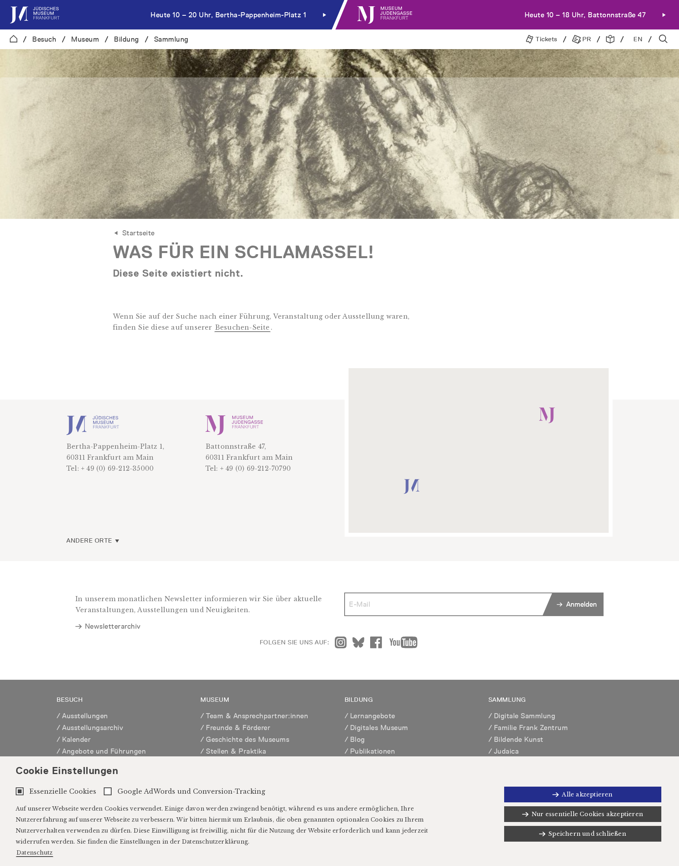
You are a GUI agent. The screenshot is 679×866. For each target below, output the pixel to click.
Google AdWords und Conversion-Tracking (191, 791)
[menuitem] (170, 14)
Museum (85, 39)
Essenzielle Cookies (62, 791)
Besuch (44, 39)
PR (586, 39)
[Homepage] (13, 39)
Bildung (126, 39)
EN (637, 39)
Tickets (545, 39)
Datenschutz (35, 852)
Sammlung (171, 39)
